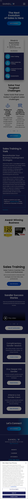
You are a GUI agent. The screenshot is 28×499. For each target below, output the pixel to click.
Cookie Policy (13, 486)
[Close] (25, 463)
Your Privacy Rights (14, 489)
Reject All (14, 493)
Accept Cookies (14, 496)
